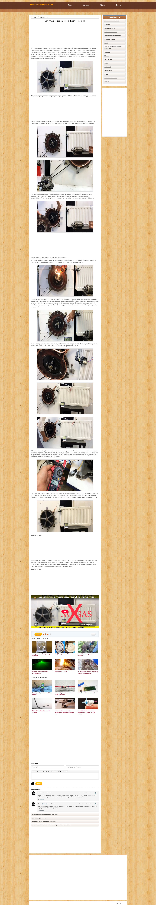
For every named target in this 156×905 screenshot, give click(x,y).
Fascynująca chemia (109, 28)
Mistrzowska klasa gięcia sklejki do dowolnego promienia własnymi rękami (51, 825)
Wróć (39, 634)
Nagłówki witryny (114, 17)
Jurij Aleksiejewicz (45, 804)
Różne (106, 74)
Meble (106, 63)
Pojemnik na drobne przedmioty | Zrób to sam (43, 821)
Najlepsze (86, 5)
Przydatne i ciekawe (109, 39)
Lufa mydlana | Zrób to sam (39, 818)
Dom (70, 5)
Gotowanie (107, 52)
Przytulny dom (108, 59)
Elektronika (107, 24)
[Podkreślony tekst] (37, 771)
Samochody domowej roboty (111, 21)
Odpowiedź (41, 799)
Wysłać (39, 783)
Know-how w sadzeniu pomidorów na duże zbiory (45, 814)
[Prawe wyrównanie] (49, 771)
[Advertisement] (65, 33)
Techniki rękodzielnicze (110, 78)
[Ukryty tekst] (58, 771)
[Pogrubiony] (33, 771)
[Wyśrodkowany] (46, 771)
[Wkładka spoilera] (66, 771)
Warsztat (106, 56)
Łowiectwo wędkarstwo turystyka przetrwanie (113, 47)
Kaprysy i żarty (108, 70)
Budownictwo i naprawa (110, 32)
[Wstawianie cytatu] (60, 771)
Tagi (103, 5)
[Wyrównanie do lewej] (43, 771)
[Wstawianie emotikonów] (52, 771)
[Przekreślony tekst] (40, 771)
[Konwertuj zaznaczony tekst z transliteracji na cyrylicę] (63, 771)
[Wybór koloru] (55, 771)
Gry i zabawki (107, 67)
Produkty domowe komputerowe (112, 35)
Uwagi (119, 5)
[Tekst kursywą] (35, 771)
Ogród (106, 43)
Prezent (106, 81)
